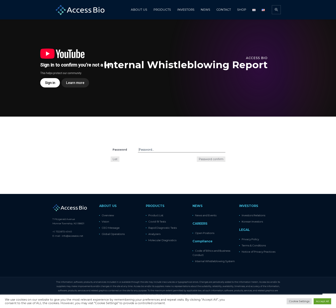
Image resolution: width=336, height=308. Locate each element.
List (115, 159)
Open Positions (204, 233)
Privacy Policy (250, 239)
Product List (155, 215)
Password (120, 149)
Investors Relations (253, 215)
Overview (108, 215)
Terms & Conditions (254, 245)
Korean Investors (252, 221)
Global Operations (113, 234)
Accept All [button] (322, 301)
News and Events (205, 215)
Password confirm (211, 159)
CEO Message (111, 227)
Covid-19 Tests (157, 221)
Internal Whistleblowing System (215, 261)
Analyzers (154, 234)
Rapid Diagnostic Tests (162, 227)
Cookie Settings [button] (299, 301)
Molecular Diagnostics (162, 240)
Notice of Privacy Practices (258, 251)
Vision (105, 221)
